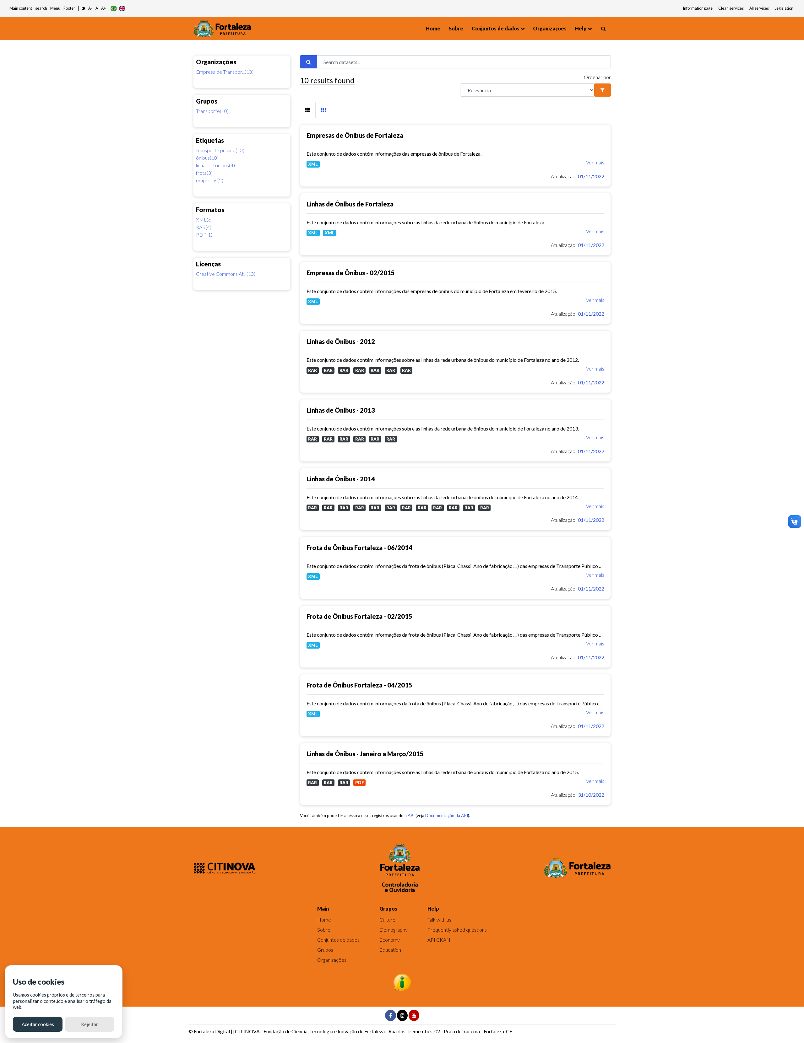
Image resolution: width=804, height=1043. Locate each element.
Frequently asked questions (457, 930)
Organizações (550, 28)
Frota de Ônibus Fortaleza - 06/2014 (359, 547)
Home (433, 28)
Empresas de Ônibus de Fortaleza (355, 135)
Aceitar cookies (38, 1024)
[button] (83, 9)
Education (390, 950)
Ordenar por (597, 77)
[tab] (308, 110)
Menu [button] (55, 8)
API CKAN (438, 940)
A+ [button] (103, 8)
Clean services (731, 8)
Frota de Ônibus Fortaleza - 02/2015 (359, 616)
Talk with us (439, 920)
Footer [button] (69, 8)
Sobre (456, 28)
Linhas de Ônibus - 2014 (341, 479)
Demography (393, 930)
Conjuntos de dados (495, 28)
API (411, 815)
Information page (698, 8)
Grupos (325, 950)
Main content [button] (20, 8)
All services (759, 8)
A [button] (96, 8)
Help (581, 28)
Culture (387, 920)
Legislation (783, 8)
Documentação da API (446, 815)
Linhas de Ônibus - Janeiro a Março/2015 (365, 753)
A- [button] (90, 8)
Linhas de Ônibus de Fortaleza (350, 204)
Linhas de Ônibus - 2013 (341, 410)
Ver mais (595, 162)
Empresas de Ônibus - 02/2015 (351, 272)
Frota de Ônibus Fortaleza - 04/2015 (359, 685)
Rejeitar (89, 1024)
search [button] (41, 8)
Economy (389, 940)
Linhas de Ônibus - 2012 (341, 341)
